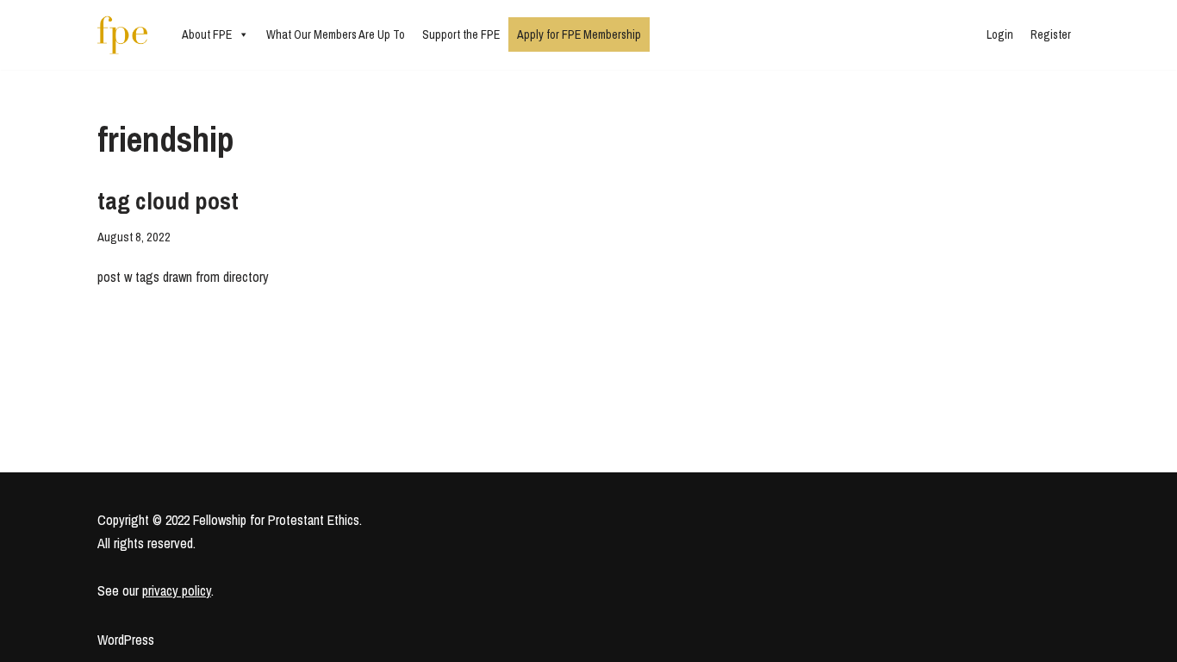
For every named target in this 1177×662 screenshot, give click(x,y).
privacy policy (176, 590)
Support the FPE (461, 34)
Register (1051, 34)
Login (1000, 34)
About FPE (207, 34)
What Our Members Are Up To (335, 34)
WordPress (125, 639)
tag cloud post (168, 200)
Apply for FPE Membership (579, 34)
